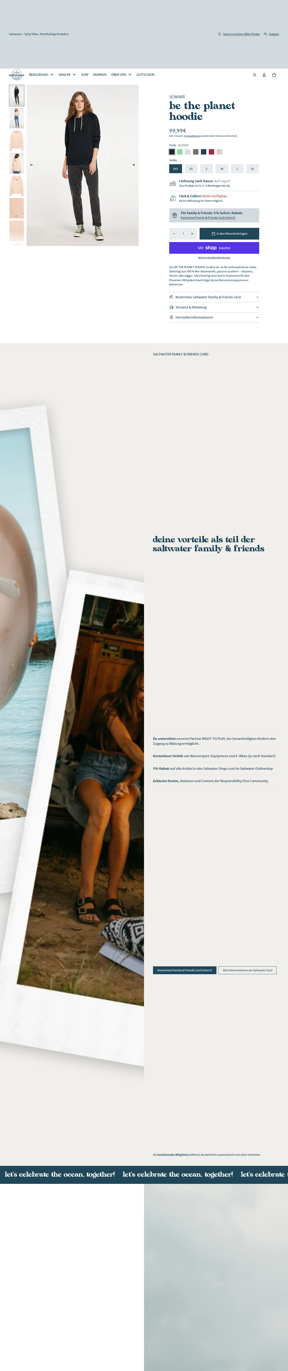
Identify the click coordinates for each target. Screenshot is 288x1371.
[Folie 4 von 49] (16, 163)
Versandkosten (192, 136)
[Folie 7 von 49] (16, 230)
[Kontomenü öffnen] (264, 75)
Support (274, 34)
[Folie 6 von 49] (16, 208)
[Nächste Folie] (135, 166)
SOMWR (177, 96)
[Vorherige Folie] (30, 166)
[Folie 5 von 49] (16, 185)
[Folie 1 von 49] (16, 95)
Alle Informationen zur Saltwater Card (247, 970)
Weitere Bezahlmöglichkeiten (214, 257)
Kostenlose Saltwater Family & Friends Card (208, 297)
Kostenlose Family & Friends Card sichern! (208, 217)
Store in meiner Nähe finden (241, 34)
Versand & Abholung (191, 307)
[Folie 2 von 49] (16, 118)
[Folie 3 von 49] (16, 140)
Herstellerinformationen (194, 317)
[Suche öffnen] (255, 75)
